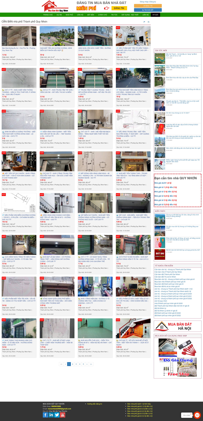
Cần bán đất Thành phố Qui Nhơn (167, 274)
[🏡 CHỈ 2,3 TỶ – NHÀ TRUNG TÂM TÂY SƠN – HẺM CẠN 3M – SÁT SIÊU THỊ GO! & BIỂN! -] (57, 77)
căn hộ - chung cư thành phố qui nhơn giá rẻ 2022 (173, 298)
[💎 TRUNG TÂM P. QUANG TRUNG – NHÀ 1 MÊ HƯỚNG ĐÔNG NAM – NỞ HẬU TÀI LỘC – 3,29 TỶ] (95, 77)
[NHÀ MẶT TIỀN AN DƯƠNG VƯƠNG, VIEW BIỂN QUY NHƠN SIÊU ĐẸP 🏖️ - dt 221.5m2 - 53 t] (57, 36)
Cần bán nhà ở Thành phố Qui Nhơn (168, 272)
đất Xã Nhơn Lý (160, 308)
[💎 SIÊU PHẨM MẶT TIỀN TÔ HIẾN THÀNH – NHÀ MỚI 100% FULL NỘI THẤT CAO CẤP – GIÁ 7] (133, 36)
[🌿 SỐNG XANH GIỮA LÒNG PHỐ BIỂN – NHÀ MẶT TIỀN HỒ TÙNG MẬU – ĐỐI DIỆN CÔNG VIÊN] (57, 286)
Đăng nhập (144, 1)
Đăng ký (153, 1)
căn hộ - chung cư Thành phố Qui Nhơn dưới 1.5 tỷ (173, 289)
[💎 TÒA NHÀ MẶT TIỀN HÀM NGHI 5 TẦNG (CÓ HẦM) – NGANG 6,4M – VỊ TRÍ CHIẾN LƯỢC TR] (133, 77)
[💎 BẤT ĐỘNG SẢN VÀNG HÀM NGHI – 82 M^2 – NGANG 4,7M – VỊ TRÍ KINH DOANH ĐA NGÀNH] (95, 161)
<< (61, 364)
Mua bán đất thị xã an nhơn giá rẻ (167, 286)
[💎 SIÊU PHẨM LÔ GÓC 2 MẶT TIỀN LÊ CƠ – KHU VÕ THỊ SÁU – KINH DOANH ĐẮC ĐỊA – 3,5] (133, 286)
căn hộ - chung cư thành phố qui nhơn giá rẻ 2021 (173, 296)
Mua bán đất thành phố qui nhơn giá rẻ (169, 284)
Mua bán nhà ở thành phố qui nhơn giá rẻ (170, 281)
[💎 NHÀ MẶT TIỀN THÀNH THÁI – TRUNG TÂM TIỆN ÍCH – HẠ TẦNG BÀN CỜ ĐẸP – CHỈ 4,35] (133, 161)
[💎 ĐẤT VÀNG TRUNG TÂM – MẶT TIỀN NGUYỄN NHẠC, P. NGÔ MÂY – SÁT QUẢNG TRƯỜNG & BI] (133, 119)
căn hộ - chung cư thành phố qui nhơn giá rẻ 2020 (173, 293)
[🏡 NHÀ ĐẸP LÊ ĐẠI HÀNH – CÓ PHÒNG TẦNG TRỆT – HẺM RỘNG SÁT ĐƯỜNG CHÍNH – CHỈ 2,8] (57, 244)
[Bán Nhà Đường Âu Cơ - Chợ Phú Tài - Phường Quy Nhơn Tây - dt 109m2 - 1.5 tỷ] (19, 36)
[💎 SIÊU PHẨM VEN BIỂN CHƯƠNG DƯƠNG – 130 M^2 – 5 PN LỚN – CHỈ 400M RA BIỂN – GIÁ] (19, 203)
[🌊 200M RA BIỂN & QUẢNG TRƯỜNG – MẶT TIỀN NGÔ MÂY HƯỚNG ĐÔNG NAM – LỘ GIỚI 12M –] (19, 119)
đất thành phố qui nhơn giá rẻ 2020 (168, 313)
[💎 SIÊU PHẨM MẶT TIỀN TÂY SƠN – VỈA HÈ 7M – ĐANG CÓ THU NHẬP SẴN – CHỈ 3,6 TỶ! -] (19, 286)
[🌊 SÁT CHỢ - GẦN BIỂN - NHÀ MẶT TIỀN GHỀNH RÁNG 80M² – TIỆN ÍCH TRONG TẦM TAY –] (133, 203)
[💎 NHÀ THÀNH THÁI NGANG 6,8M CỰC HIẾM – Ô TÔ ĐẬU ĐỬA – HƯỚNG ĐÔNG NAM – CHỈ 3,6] (19, 328)
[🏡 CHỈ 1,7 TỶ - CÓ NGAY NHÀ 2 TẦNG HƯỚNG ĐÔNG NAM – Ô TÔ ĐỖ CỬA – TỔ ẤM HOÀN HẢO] (95, 244)
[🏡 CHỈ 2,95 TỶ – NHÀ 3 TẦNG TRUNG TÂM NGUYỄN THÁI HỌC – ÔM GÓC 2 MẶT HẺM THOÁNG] (57, 161)
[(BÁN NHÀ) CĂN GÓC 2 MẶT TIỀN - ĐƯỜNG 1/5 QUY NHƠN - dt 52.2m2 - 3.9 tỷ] (95, 36)
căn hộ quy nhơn (161, 301)
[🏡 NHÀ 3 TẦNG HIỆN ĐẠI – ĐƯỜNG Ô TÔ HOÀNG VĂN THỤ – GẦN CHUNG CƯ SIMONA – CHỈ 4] (95, 286)
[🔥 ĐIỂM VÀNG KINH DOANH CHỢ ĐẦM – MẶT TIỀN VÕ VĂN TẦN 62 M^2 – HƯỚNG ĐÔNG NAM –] (57, 203)
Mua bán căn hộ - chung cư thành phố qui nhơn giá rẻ (175, 279)
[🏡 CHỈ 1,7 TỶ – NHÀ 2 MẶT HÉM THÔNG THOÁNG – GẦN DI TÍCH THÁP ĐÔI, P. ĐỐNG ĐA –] (19, 77)
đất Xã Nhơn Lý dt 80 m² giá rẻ (166, 310)
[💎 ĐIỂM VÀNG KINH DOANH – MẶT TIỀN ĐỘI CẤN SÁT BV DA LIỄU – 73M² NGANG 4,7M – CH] (57, 119)
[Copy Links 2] (144, 22)
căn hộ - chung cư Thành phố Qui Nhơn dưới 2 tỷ (173, 291)
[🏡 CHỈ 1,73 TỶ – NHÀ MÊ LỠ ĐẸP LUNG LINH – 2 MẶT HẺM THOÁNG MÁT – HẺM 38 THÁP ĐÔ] (57, 328)
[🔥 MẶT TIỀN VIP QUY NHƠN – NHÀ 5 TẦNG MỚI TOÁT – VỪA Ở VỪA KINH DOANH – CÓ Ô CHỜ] (19, 161)
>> (91, 364)
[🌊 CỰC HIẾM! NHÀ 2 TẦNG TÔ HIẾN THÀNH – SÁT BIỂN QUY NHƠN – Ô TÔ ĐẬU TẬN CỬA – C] (19, 244)
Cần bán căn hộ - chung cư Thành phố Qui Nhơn (173, 269)
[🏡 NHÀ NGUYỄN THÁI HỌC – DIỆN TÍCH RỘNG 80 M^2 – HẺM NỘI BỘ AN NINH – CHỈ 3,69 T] (95, 328)
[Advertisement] (65, 387)
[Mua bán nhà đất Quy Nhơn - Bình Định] (55, 6)
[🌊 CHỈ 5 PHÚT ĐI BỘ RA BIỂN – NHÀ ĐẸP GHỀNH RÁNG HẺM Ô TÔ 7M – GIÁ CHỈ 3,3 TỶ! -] (133, 244)
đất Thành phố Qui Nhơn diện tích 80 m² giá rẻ (172, 306)
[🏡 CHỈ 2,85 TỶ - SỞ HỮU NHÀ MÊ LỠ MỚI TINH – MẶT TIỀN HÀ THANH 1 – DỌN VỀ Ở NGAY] (133, 328)
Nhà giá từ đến (165, 187)
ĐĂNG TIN (148, 6)
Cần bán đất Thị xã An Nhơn (165, 277)
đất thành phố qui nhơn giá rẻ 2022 (168, 315)
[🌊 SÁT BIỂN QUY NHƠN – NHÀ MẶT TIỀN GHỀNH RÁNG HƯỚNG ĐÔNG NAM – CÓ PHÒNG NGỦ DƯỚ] (95, 203)
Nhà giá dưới (162, 182)
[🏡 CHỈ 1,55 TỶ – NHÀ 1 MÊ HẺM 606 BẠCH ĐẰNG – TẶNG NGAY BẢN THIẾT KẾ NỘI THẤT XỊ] (95, 119)
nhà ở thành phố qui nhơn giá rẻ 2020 (169, 303)
